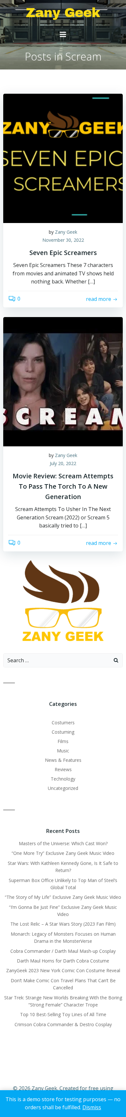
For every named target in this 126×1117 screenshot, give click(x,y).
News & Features (63, 760)
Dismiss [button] (91, 1107)
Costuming (63, 732)
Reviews (63, 769)
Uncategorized (63, 788)
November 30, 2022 (63, 240)
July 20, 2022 (63, 463)
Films (63, 741)
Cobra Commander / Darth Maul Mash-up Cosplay (63, 951)
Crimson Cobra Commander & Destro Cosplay (63, 1024)
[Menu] (63, 34)
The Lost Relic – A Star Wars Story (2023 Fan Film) (63, 924)
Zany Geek (66, 232)
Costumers (63, 722)
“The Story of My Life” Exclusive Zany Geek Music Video (63, 897)
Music (63, 751)
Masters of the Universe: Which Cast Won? (63, 843)
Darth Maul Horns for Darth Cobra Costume (63, 961)
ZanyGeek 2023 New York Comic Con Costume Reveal (63, 970)
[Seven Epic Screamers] (63, 157)
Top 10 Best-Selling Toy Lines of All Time (63, 1014)
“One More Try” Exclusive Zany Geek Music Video (63, 853)
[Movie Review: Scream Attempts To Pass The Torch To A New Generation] (63, 381)
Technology (63, 779)
